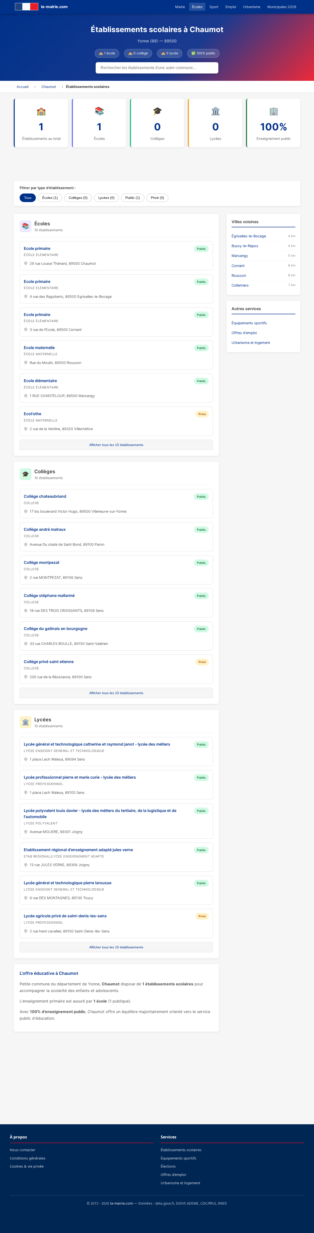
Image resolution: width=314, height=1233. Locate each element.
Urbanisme (251, 7)
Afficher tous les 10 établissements (116, 445)
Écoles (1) (50, 198)
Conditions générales (27, 1158)
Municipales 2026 (281, 7)
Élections (168, 1166)
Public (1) (132, 198)
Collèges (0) (78, 198)
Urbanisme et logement (251, 342)
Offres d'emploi (244, 333)
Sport (213, 7)
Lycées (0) (106, 198)
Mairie (180, 7)
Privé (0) (157, 198)
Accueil (22, 87)
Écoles (197, 7)
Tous (27, 198)
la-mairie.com (121, 1203)
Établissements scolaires (181, 1150)
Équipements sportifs (249, 323)
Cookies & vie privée (27, 1166)
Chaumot (48, 87)
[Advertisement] (133, 164)
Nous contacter (22, 1150)
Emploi (230, 7)
